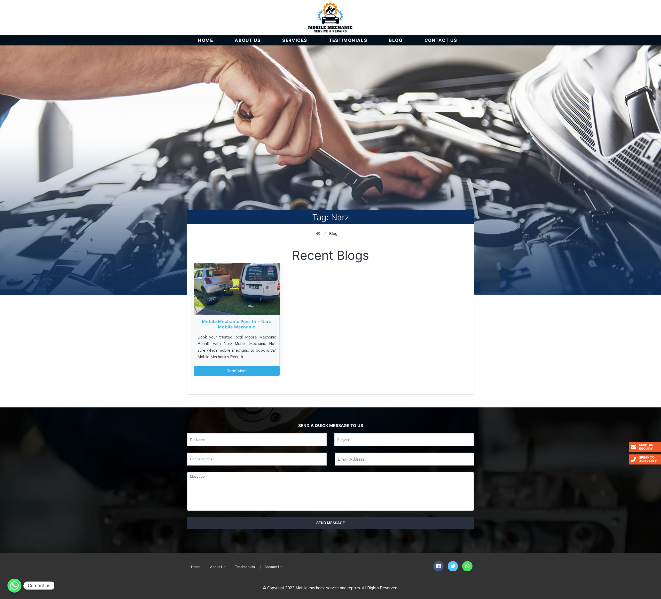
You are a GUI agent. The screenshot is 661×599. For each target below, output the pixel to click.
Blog (396, 40)
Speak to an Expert (648, 459)
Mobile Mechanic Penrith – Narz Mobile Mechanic (236, 324)
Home (205, 40)
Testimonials (348, 40)
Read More (236, 370)
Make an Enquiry (646, 447)
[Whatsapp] (14, 586)
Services (294, 40)
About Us (248, 40)
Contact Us (440, 40)
